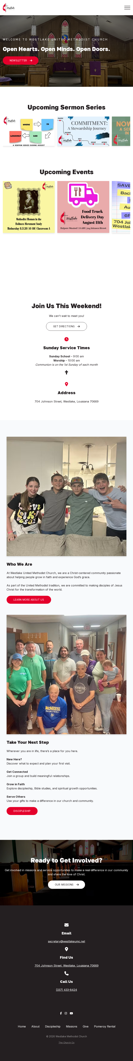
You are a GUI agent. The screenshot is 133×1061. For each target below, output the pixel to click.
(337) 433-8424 (66, 989)
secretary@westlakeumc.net (66, 941)
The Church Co (66, 1042)
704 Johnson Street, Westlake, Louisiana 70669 (67, 965)
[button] (127, 8)
